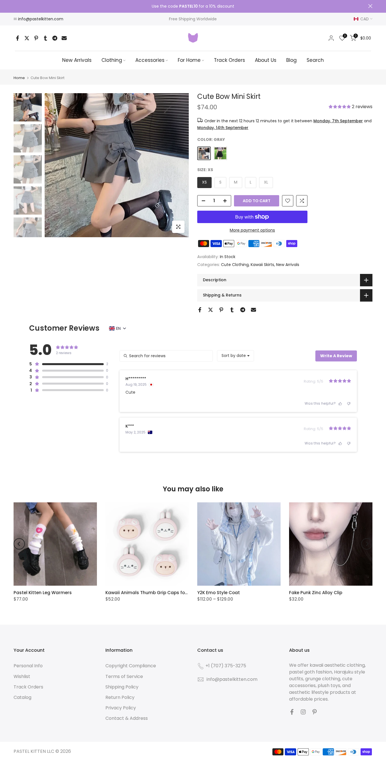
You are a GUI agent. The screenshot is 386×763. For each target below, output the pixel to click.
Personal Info (28, 665)
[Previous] (19, 544)
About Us (265, 60)
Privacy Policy (120, 708)
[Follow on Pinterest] (314, 712)
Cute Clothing (235, 264)
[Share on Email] (64, 38)
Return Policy (120, 697)
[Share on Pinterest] (36, 38)
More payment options (252, 230)
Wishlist (22, 676)
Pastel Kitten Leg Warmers (43, 593)
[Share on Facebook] (17, 38)
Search (315, 60)
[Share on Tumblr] (45, 38)
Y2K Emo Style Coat (218, 593)
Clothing (111, 60)
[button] (350, 107)
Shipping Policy (121, 687)
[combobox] (235, 355)
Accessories (149, 60)
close (16, 6)
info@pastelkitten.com (40, 19)
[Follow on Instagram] (303, 712)
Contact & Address (126, 718)
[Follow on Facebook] (292, 712)
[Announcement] (193, 6)
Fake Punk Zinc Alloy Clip (315, 593)
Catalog (22, 697)
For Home (189, 60)
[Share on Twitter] (26, 38)
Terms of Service (124, 676)
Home (19, 78)
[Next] (366, 544)
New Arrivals (77, 60)
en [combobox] (118, 328)
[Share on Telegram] (54, 38)
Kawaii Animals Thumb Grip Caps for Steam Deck (159, 593)
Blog (291, 60)
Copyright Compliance (130, 665)
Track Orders (229, 60)
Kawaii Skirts (262, 264)
